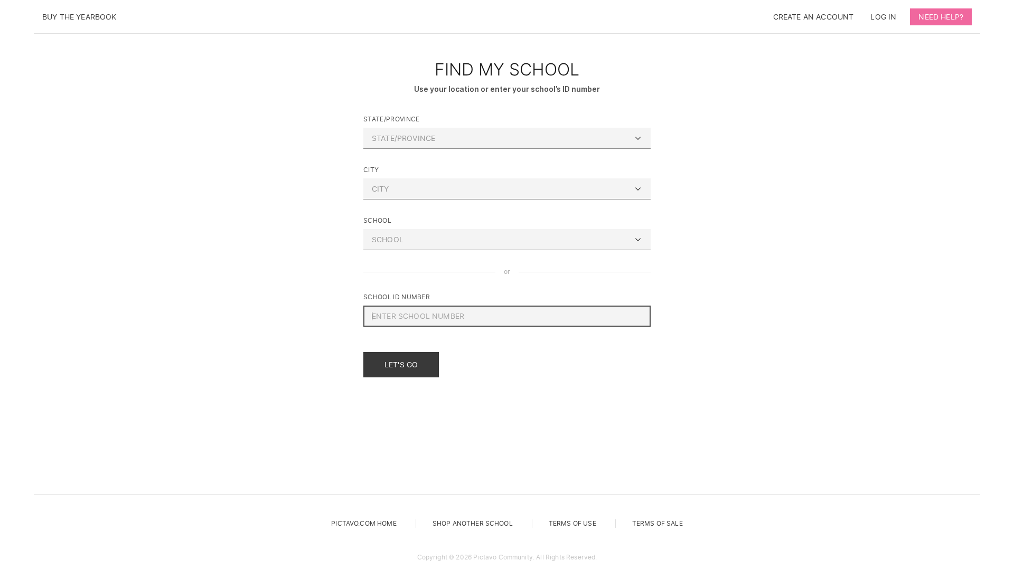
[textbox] (507, 138)
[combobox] (507, 138)
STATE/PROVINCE (391, 119)
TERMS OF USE (572, 523)
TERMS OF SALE (657, 523)
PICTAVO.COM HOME (364, 523)
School (377, 220)
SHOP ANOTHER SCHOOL (473, 523)
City (371, 170)
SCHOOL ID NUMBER (396, 297)
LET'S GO (401, 364)
